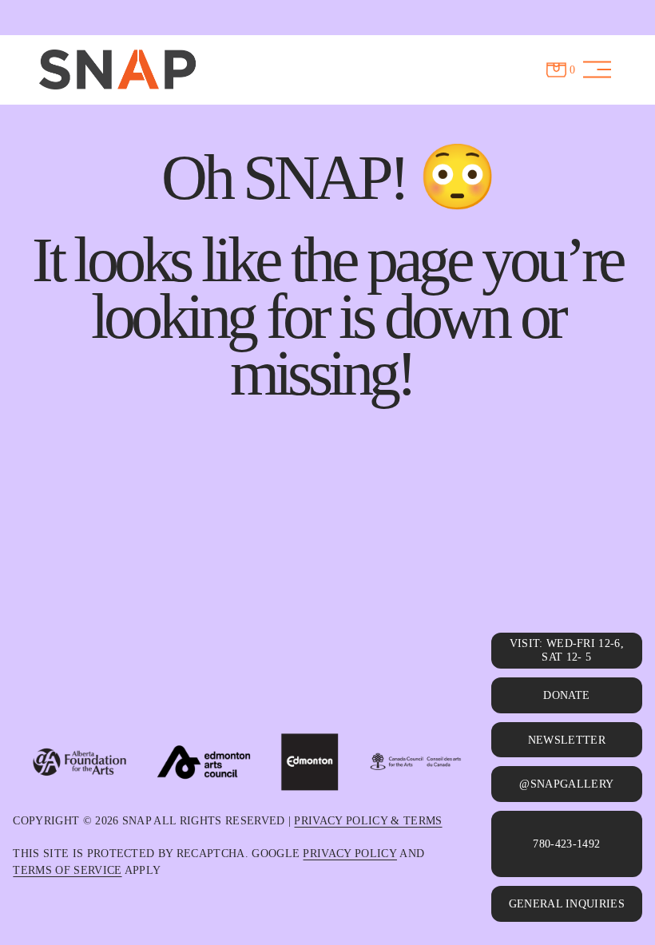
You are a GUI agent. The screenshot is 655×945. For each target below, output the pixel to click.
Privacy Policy (349, 853)
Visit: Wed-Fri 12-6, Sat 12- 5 (567, 650)
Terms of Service (67, 870)
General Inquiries (567, 903)
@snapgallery (566, 783)
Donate (566, 695)
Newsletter (566, 739)
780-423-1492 (566, 843)
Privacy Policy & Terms (368, 820)
